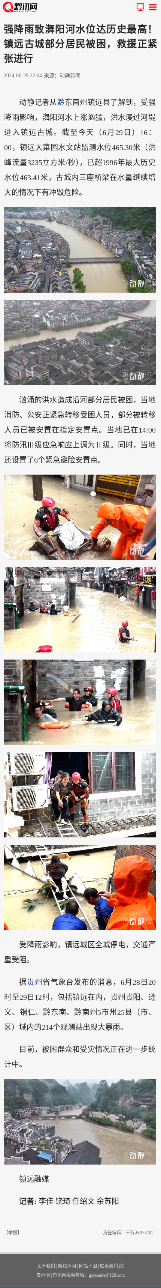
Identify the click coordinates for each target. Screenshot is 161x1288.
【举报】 (13, 1232)
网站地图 (88, 1266)
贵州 (35, 982)
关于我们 (46, 1266)
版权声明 (67, 1266)
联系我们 (109, 1266)
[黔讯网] (21, 7)
